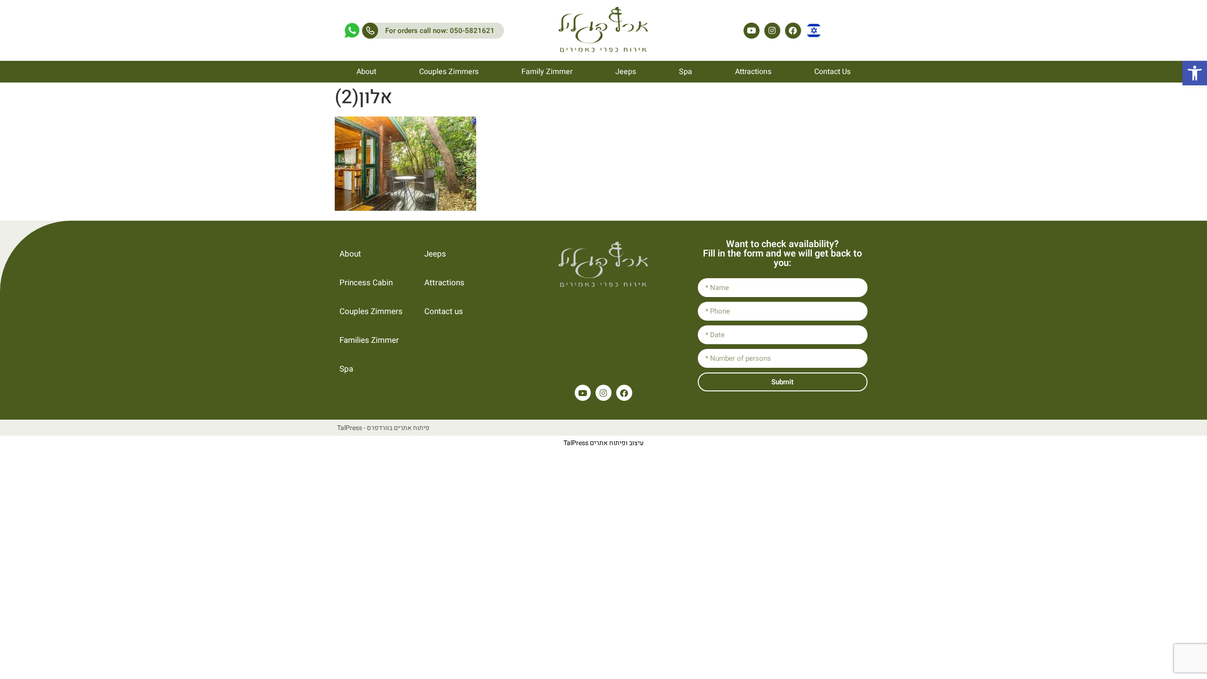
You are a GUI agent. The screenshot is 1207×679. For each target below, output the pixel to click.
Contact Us (832, 71)
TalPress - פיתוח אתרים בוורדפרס (383, 428)
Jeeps (625, 71)
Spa (685, 71)
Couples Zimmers (449, 71)
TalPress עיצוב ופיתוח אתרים (603, 443)
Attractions (753, 71)
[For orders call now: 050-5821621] (370, 31)
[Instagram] (772, 31)
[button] (1194, 73)
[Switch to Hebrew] (814, 31)
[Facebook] (793, 31)
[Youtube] (752, 31)
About (366, 71)
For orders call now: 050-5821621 (440, 30)
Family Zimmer (546, 71)
